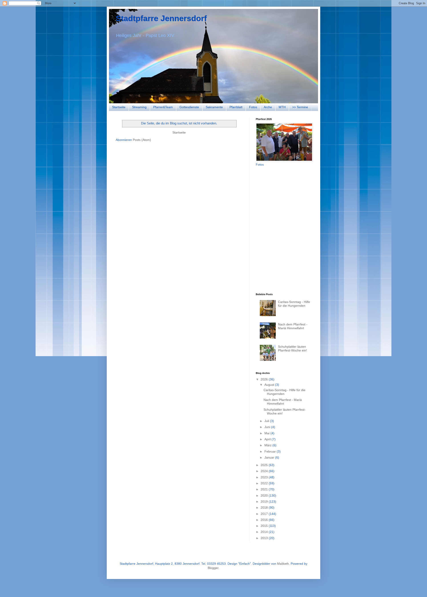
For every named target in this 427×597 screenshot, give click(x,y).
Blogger (213, 568)
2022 (265, 483)
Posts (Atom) (142, 140)
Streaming (139, 107)
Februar (270, 451)
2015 (265, 526)
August (269, 384)
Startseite (118, 107)
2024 (265, 471)
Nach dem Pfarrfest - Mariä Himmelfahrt (292, 326)
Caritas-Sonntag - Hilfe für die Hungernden (294, 303)
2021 (265, 489)
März (268, 445)
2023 (265, 477)
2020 (265, 495)
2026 (265, 379)
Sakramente (214, 107)
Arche (268, 107)
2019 (265, 501)
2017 (265, 514)
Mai (267, 433)
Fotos (253, 107)
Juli (267, 421)
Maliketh (283, 563)
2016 (265, 520)
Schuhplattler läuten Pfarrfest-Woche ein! (292, 348)
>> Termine (300, 107)
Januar (269, 457)
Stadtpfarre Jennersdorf (161, 18)
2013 (265, 538)
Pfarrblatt (236, 107)
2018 (265, 507)
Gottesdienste (189, 107)
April (268, 439)
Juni (267, 427)
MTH (282, 107)
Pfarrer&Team (163, 107)
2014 (265, 532)
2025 (265, 465)
